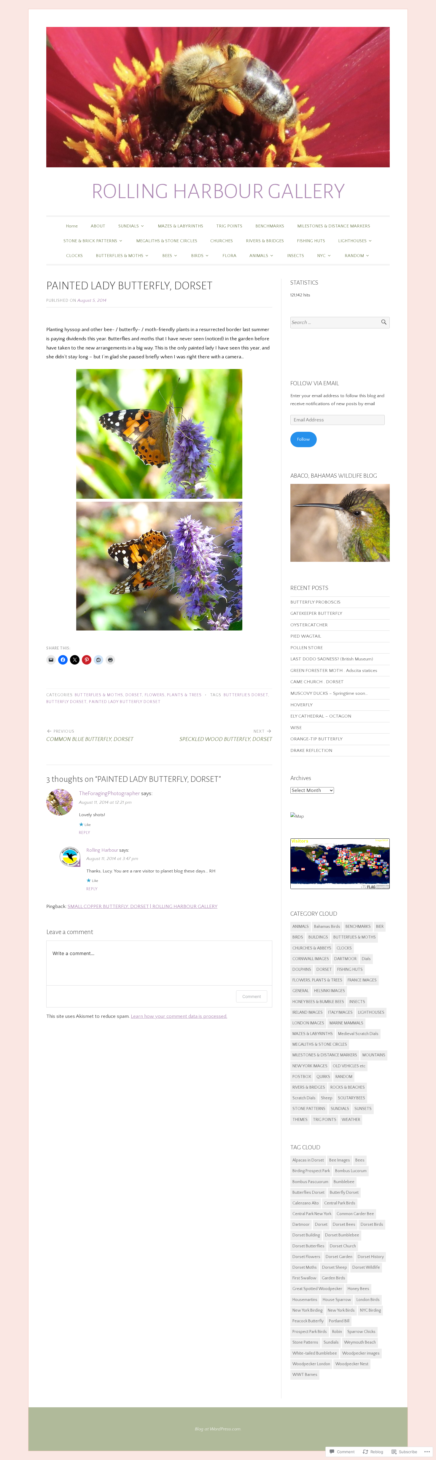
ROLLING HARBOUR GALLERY (218, 191)
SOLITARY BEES (351, 1098)
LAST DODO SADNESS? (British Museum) (331, 659)
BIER (380, 926)
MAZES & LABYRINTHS (180, 226)
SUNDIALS (128, 226)
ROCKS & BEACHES (347, 1087)
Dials (366, 959)
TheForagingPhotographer (109, 794)
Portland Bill (339, 1321)
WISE (296, 727)
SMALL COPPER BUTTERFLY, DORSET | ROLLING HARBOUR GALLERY (142, 906)
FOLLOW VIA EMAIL (314, 383)
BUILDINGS (318, 937)
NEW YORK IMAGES (309, 1066)
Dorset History (371, 1256)
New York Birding (307, 1310)
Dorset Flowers (306, 1256)
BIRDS (197, 255)
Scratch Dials (304, 1098)
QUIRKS (323, 1076)
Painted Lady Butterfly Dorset (124, 702)
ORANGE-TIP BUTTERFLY (316, 739)
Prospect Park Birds (309, 1331)
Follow (303, 439)
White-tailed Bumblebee (314, 1353)
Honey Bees (358, 1288)
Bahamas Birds (327, 926)
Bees (360, 1160)
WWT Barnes (304, 1374)
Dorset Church (343, 1246)
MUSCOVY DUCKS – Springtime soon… (329, 693)
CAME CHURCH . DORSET (317, 681)
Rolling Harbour (102, 850)
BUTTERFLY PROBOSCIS (315, 602)
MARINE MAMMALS (346, 1023)
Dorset (321, 1224)
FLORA (229, 255)
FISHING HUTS (311, 240)
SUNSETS (363, 1108)
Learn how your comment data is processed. (179, 1016)
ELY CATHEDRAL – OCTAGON (320, 716)
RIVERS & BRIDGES (265, 240)
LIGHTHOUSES (352, 240)
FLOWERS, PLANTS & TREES (173, 695)
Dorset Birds (372, 1224)
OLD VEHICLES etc (349, 1066)
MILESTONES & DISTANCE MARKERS (333, 226)
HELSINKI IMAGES (329, 991)
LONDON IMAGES (308, 1023)
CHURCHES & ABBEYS (311, 948)
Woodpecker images (361, 1353)
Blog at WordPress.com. (218, 1429)
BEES (167, 255)
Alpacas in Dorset (308, 1160)
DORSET (133, 695)
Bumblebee (344, 1182)
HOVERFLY (301, 704)
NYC (321, 255)
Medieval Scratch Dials (358, 1033)
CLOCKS (74, 255)
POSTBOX (301, 1076)
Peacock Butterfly (308, 1321)
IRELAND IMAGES (307, 1012)
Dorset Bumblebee (342, 1235)
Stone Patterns (305, 1342)
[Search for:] (340, 322)
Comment (251, 996)
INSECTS (295, 255)
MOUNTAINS (373, 1055)
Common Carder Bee (355, 1214)
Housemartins (304, 1299)
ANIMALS (258, 255)
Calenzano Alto (305, 1203)
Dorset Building (306, 1235)
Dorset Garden (339, 1256)
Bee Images (339, 1160)
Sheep (326, 1098)
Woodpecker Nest (351, 1364)
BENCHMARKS (269, 226)
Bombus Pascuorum (310, 1182)
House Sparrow (337, 1299)
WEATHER (351, 1119)
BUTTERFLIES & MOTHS (119, 255)
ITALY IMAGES (340, 1012)
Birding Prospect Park (311, 1171)
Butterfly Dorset (66, 702)
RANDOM (354, 255)
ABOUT (98, 226)
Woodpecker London (311, 1364)
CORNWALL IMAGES (310, 959)
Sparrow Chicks (361, 1331)
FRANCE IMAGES (362, 980)
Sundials (331, 1342)
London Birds (368, 1299)
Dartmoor (301, 1224)
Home (72, 226)
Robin (337, 1331)
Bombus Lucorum (351, 1171)
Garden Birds (333, 1278)
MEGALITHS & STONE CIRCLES (166, 240)
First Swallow (304, 1278)
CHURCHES (221, 240)
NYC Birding (370, 1310)
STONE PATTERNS (308, 1108)
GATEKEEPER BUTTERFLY (316, 613)
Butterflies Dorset (246, 695)
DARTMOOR (345, 959)
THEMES (300, 1119)
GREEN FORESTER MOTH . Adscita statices (334, 670)
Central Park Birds (339, 1203)
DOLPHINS (301, 969)
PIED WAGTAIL (305, 636)
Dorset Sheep (334, 1267)
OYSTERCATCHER (309, 625)
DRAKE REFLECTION (311, 750)
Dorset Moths (304, 1267)
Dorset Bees (344, 1224)
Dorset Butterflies (308, 1246)
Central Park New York (311, 1214)
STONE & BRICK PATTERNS (90, 240)
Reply (84, 833)
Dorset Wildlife (366, 1267)
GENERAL (300, 991)
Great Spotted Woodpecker (317, 1288)
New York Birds (341, 1310)
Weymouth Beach (360, 1342)
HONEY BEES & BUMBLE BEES (318, 1001)
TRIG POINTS (229, 226)
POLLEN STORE (306, 647)
